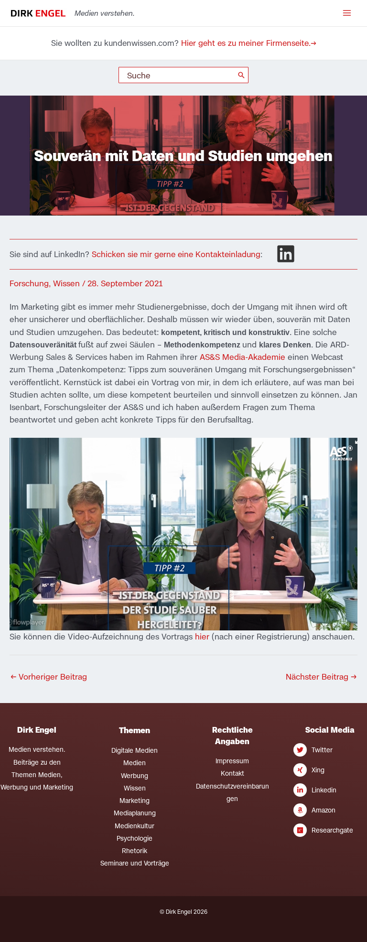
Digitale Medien (134, 750)
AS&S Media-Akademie (242, 356)
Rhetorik (134, 850)
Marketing (134, 800)
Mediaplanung (135, 813)
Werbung (134, 775)
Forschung (29, 283)
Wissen (66, 283)
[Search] (241, 75)
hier (203, 636)
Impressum (232, 761)
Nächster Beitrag (321, 676)
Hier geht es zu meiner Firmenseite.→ (248, 43)
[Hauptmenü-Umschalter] (346, 13)
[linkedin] (286, 254)
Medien (134, 762)
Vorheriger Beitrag (49, 676)
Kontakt (232, 773)
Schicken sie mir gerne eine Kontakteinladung (176, 254)
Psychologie (134, 838)
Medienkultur (134, 826)
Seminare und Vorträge (134, 863)
